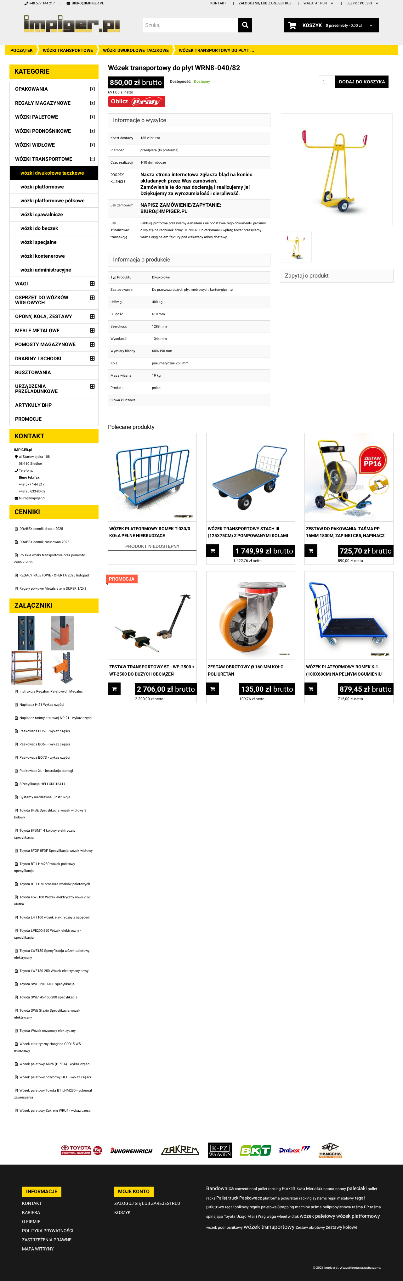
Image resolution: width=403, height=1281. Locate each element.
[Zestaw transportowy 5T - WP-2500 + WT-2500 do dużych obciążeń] (152, 575)
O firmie (31, 1221)
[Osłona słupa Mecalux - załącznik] (62, 619)
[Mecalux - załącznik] (27, 619)
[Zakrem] (180, 1146)
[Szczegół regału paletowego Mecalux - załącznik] (62, 654)
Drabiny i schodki (38, 359)
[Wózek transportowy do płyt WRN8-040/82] (337, 117)
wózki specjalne (38, 242)
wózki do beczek (39, 228)
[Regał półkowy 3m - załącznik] (27, 654)
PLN (316, 3)
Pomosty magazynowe (45, 344)
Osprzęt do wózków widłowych (41, 300)
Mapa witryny (38, 1248)
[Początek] (72, 23)
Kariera (31, 1212)
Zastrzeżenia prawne (46, 1239)
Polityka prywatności (47, 1230)
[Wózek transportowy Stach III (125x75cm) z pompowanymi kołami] (251, 437)
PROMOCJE (28, 419)
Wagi (21, 284)
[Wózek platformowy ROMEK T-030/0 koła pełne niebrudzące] (152, 437)
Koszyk (122, 1212)
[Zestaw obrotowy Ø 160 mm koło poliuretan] (251, 575)
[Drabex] (295, 1146)
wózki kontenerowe (42, 256)
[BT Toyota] (81, 1146)
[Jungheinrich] (131, 1146)
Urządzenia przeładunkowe (36, 388)
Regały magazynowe (43, 103)
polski (360, 3)
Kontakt (218, 3)
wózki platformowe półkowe (52, 201)
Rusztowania (33, 372)
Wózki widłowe (35, 145)
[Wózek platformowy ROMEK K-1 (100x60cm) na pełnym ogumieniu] (349, 575)
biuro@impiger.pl (88, 3)
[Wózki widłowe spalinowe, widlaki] (330, 1146)
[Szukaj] (245, 25)
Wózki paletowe (36, 117)
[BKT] (255, 1146)
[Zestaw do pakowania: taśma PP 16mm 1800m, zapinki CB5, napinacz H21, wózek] (349, 437)
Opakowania (31, 89)
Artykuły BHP (33, 405)
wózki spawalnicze (41, 214)
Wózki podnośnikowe (43, 131)
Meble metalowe (37, 331)
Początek (21, 50)
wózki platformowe (42, 187)
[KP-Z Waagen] (220, 1146)
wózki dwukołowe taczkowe (136, 50)
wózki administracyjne (45, 270)
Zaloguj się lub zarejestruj (265, 3)
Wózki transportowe (68, 50)
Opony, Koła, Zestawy (43, 316)
